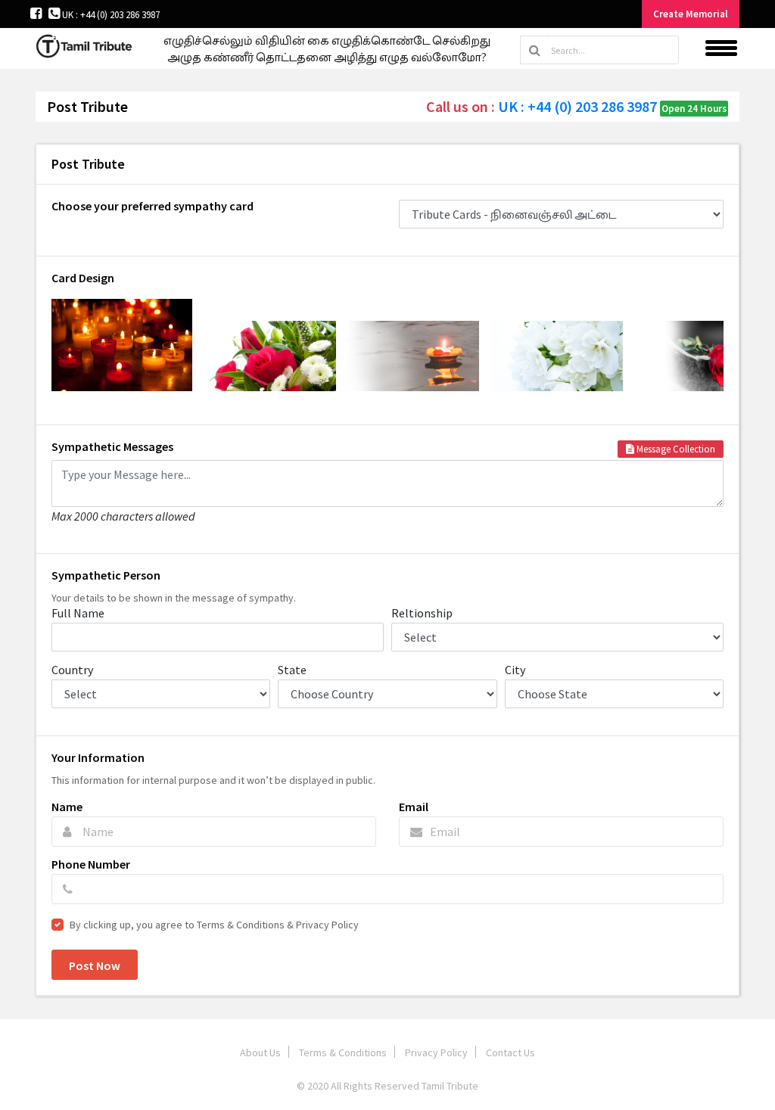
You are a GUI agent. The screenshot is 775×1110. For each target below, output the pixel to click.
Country (72, 670)
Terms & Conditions (343, 1052)
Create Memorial (690, 14)
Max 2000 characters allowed (123, 515)
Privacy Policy (436, 1052)
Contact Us (510, 1052)
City (515, 670)
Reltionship (422, 613)
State (292, 670)
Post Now (94, 965)
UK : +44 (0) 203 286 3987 (110, 14)
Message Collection (674, 449)
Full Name (77, 613)
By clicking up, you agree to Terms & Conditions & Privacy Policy (214, 924)
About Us (260, 1052)
